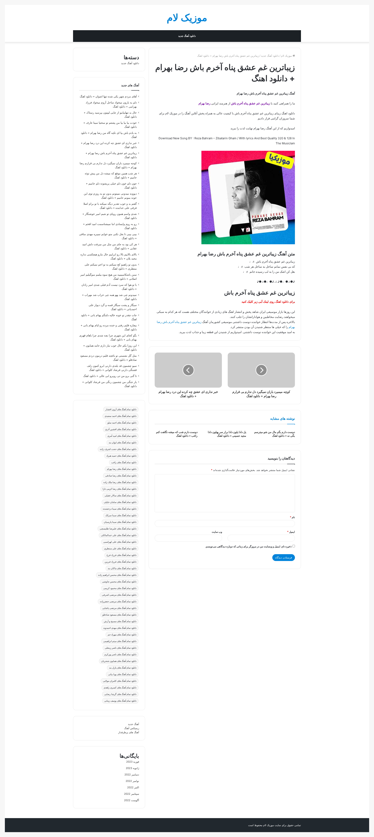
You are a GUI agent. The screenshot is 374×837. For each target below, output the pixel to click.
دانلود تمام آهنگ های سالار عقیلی (120, 495)
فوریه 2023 (132, 761)
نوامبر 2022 (132, 780)
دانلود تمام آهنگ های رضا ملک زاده (119, 482)
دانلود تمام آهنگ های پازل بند (122, 667)
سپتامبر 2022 (131, 793)
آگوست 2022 (131, 800)
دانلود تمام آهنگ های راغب (123, 462)
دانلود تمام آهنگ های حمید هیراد (121, 455)
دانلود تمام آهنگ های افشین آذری (120, 429)
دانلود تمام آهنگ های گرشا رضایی (120, 694)
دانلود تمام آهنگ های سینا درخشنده (119, 508)
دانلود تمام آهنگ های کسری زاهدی (120, 687)
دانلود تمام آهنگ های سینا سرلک (120, 515)
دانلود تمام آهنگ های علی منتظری (120, 548)
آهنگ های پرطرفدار (128, 732)
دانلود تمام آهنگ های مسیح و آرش (120, 621)
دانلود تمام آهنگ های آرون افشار (120, 409)
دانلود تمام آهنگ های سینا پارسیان (120, 521)
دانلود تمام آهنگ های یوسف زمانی (120, 700)
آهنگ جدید (133, 724)
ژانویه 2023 (132, 768)
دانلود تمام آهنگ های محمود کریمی (119, 588)
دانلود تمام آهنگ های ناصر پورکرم (120, 654)
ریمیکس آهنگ (131, 728)
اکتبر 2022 (133, 787)
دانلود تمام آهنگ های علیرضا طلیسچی (118, 528)
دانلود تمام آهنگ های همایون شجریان (118, 661)
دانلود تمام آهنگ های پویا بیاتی (122, 674)
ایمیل (291, 531)
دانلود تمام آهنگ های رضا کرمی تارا (119, 488)
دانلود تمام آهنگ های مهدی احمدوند (119, 627)
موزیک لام (287, 55)
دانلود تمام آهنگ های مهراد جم (122, 634)
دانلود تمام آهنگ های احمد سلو (122, 422)
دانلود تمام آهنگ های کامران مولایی (119, 680)
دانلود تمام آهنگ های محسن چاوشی (119, 581)
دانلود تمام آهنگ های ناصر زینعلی (120, 647)
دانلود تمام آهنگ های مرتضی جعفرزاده (118, 601)
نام (292, 517)
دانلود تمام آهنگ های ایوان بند (122, 442)
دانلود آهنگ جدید (187, 35)
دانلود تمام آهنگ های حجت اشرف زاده (118, 449)
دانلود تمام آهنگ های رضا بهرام (121, 468)
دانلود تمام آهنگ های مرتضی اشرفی (119, 594)
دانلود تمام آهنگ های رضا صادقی (120, 475)
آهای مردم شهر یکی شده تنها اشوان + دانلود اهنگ (108, 96)
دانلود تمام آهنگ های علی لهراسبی (119, 541)
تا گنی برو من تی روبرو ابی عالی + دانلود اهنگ (110, 375)
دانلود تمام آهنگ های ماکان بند (122, 568)
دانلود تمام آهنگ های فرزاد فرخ (121, 555)
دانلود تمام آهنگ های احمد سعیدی (120, 416)
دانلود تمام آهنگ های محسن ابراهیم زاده (117, 574)
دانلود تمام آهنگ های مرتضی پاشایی (119, 608)
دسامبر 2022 (131, 774)
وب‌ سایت (217, 531)
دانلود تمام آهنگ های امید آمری (121, 435)
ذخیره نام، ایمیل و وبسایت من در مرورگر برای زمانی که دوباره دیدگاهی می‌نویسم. (248, 546)
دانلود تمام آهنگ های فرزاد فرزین (120, 561)
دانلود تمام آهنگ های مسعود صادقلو (119, 614)
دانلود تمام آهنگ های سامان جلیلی (120, 502)
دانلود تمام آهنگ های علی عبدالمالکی (118, 535)
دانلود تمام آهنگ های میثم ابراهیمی (119, 641)
